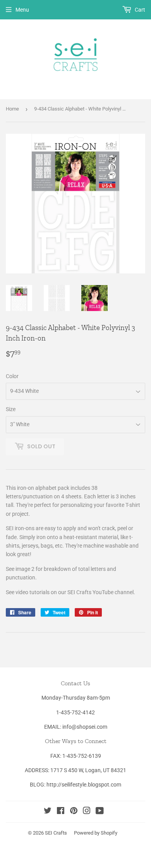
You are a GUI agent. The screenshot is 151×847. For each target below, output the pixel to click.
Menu (22, 10)
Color (12, 376)
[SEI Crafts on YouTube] (100, 812)
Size (10, 409)
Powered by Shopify (95, 833)
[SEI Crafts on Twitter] (47, 812)
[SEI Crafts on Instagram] (87, 812)
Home (12, 109)
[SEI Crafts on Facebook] (61, 812)
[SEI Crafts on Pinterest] (74, 812)
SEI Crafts (56, 833)
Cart (139, 10)
